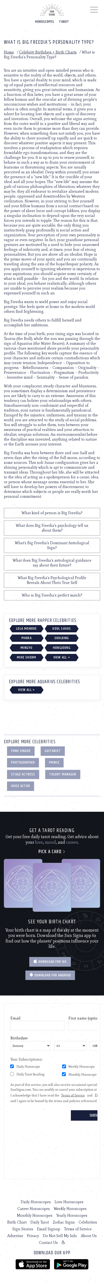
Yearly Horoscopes (71, 1215)
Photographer (23, 762)
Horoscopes (44, 22)
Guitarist (53, 751)
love (39, 842)
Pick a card (50, 852)
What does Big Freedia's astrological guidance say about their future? (52, 562)
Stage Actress (23, 774)
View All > (61, 657)
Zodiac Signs (64, 1222)
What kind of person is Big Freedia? (52, 513)
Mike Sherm (26, 657)
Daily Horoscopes (36, 1202)
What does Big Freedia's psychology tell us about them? (52, 528)
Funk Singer (20, 751)
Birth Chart (17, 1222)
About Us (89, 1235)
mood (50, 842)
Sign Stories (22, 1229)
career (72, 842)
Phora (27, 638)
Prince (54, 762)
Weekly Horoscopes (70, 1208)
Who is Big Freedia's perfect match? (52, 595)
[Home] (52, 9)
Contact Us (48, 1242)
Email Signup (48, 1229)
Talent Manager (62, 774)
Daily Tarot (39, 1222)
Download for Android (52, 975)
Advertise (15, 1235)
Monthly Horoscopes (34, 1215)
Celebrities (88, 1222)
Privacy (33, 1235)
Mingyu (26, 648)
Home (9, 52)
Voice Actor (20, 786)
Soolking (61, 638)
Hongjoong (62, 648)
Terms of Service (78, 1229)
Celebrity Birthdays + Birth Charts (48, 52)
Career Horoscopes (33, 1208)
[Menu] (94, 11)
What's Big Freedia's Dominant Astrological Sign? (52, 545)
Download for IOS (52, 962)
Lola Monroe (26, 629)
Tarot (64, 22)
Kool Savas (61, 629)
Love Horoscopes (69, 1202)
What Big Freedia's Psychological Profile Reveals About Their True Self (52, 580)
